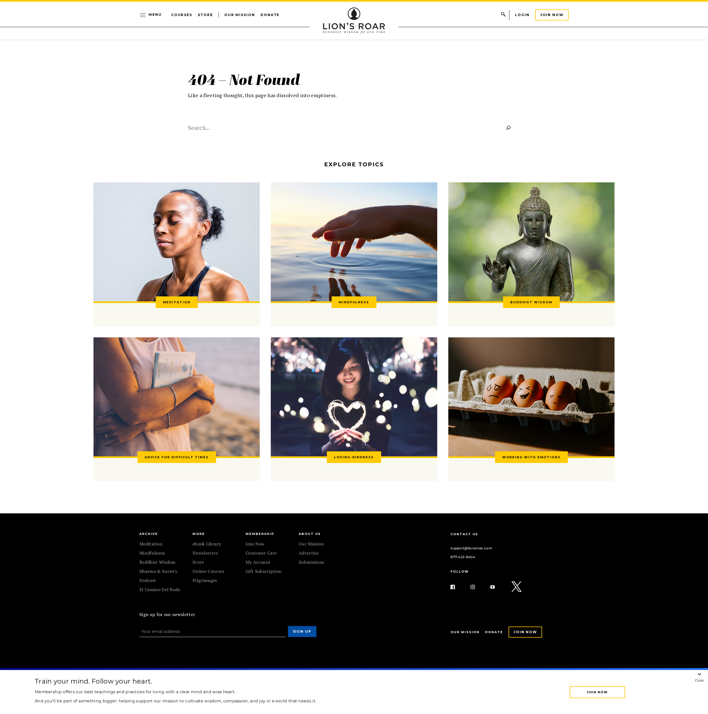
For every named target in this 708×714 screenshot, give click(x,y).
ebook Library (206, 544)
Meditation (150, 544)
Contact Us (464, 534)
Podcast (147, 580)
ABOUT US (310, 534)
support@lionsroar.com (471, 548)
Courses (181, 15)
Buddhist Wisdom (157, 562)
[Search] (508, 127)
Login (522, 15)
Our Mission (239, 15)
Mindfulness (152, 553)
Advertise (309, 553)
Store (205, 15)
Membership (260, 534)
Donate (270, 15)
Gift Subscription (264, 571)
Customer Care (261, 553)
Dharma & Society (158, 571)
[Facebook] (457, 587)
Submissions (311, 562)
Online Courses (208, 571)
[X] (517, 587)
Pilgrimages (204, 580)
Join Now (552, 15)
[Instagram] (477, 587)
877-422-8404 (463, 557)
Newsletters (205, 553)
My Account (258, 562)
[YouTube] (497, 587)
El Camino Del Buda (159, 589)
